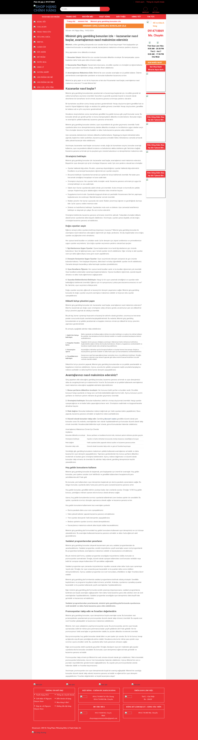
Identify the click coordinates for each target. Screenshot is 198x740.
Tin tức (150, 17)
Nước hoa (41, 62)
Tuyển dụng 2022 (42, 695)
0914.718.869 (98, 696)
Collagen (41, 27)
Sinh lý (40, 67)
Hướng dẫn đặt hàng (64, 706)
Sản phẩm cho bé (45, 77)
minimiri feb (83, 21)
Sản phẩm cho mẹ (45, 82)
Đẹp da (40, 42)
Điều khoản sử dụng (64, 698)
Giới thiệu (121, 17)
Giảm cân (41, 47)
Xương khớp (43, 72)
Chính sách (139, 2)
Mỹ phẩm (41, 57)
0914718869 (156, 31)
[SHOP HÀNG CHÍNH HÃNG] (45, 9)
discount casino (110, 419)
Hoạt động (104, 17)
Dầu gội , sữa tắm (45, 87)
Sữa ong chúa (43, 37)
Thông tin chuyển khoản (155, 2)
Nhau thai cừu (44, 32)
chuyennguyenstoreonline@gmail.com (103, 718)
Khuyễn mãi (87, 17)
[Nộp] (105, 9)
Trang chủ (71, 17)
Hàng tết (136, 17)
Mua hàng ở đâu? (63, 702)
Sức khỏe (41, 52)
